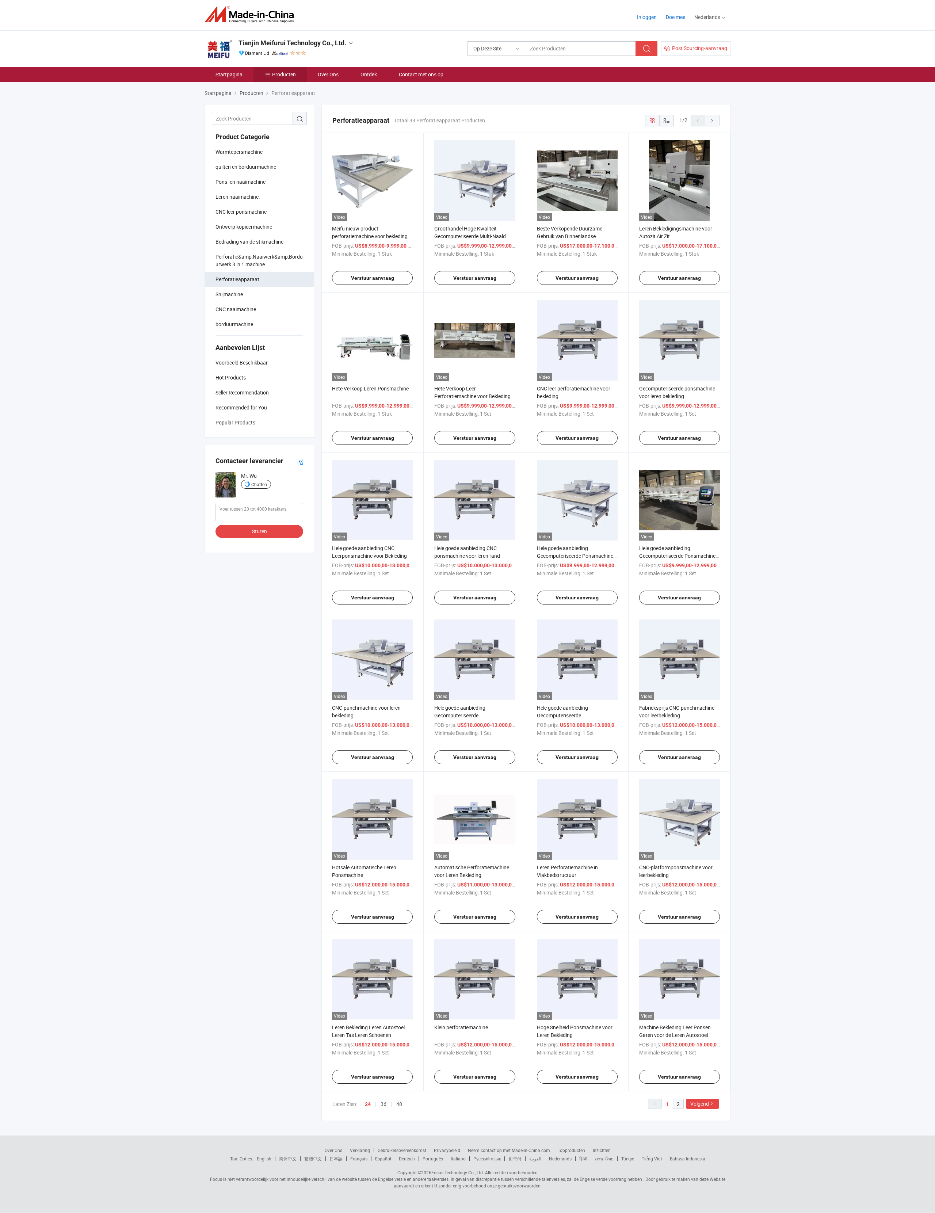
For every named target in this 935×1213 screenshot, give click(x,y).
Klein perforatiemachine (461, 1027)
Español (383, 1158)
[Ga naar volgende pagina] (712, 120)
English (264, 1158)
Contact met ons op (421, 74)
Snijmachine (229, 294)
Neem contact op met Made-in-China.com (509, 1150)
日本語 (336, 1158)
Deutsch (407, 1158)
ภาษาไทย (604, 1158)
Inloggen (647, 17)
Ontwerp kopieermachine (243, 226)
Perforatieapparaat (237, 279)
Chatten (259, 484)
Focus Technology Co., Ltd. (457, 1172)
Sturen (259, 531)
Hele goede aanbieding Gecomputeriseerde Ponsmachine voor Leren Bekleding (575, 556)
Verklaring (360, 1150)
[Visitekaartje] (300, 461)
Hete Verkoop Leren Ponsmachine (370, 388)
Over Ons (328, 74)
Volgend (699, 1103)
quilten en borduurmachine (245, 166)
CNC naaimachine (235, 309)
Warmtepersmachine (239, 151)
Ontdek (368, 74)
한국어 (515, 1158)
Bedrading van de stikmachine (249, 241)
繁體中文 (313, 1158)
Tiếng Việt (652, 1158)
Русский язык (487, 1158)
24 (368, 1104)
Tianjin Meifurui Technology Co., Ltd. (292, 43)
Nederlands (560, 1158)
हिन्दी (583, 1158)
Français (358, 1158)
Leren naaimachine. (237, 196)
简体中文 (288, 1158)
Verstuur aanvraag (372, 278)
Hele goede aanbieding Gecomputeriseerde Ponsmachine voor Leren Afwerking (677, 556)
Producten (284, 74)
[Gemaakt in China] (251, 14)
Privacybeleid (447, 1150)
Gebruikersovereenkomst (402, 1150)
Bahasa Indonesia (687, 1158)
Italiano (458, 1158)
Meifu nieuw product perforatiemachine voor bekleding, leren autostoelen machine (370, 236)
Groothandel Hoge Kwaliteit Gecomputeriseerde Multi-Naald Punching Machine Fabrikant (470, 236)
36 (383, 1104)
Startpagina (229, 74)
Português (433, 1158)
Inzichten (602, 1150)
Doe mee (675, 17)
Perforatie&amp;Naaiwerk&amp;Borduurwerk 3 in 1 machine (259, 260)
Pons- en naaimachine (240, 181)
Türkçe (627, 1158)
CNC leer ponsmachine (241, 211)
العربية (535, 1158)
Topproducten (571, 1150)
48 (399, 1104)
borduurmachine (234, 324)
